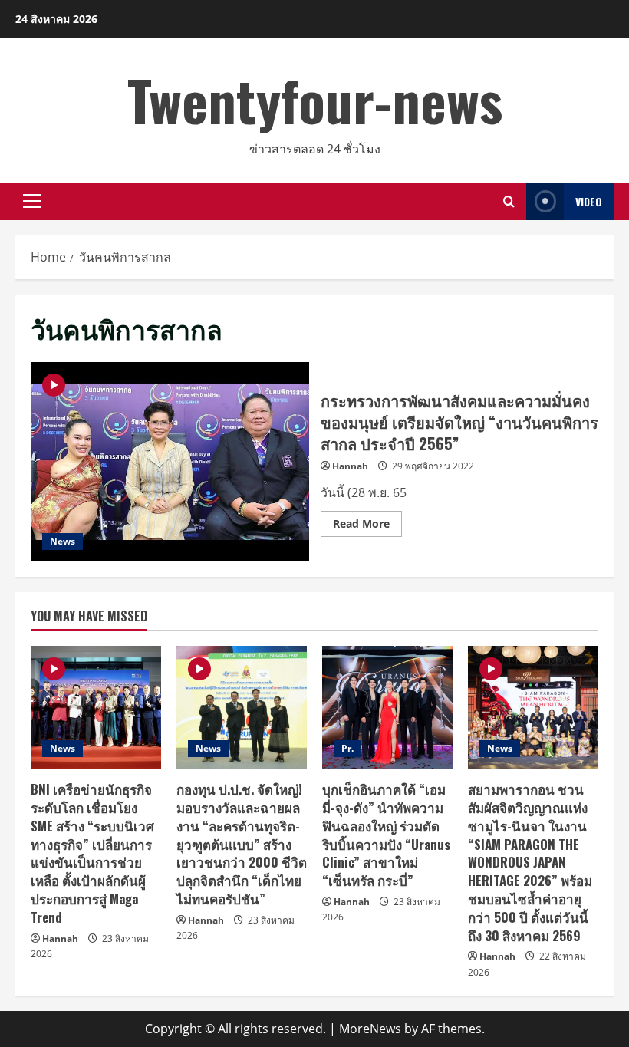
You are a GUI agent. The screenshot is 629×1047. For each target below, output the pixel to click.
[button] (31, 201)
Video (588, 201)
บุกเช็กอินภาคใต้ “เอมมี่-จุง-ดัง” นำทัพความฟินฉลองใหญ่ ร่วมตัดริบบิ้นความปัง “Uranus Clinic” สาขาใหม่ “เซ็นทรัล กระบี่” (386, 834)
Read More (367, 526)
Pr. (347, 748)
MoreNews (370, 1028)
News (62, 541)
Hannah (350, 465)
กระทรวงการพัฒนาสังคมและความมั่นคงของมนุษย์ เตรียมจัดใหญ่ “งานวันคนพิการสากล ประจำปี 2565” (170, 461)
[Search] (509, 201)
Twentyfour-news (314, 99)
